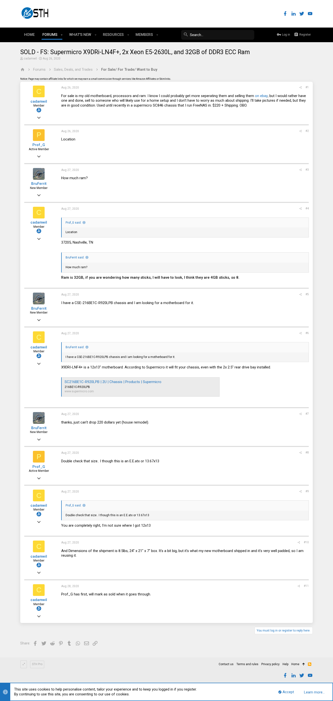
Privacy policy (270, 664)
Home (295, 664)
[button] (61, 35)
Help (285, 664)
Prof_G (38, 145)
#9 (307, 491)
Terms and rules (247, 664)
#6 (307, 333)
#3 (307, 169)
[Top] (303, 664)
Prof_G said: (73, 222)
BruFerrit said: (75, 257)
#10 (306, 542)
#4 (307, 208)
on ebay (261, 96)
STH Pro (37, 664)
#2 (307, 131)
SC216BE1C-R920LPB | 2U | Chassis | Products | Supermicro (113, 382)
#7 (307, 413)
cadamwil (30, 58)
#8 (307, 452)
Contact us (226, 664)
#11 (306, 586)
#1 (307, 87)
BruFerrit (39, 183)
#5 (307, 294)
